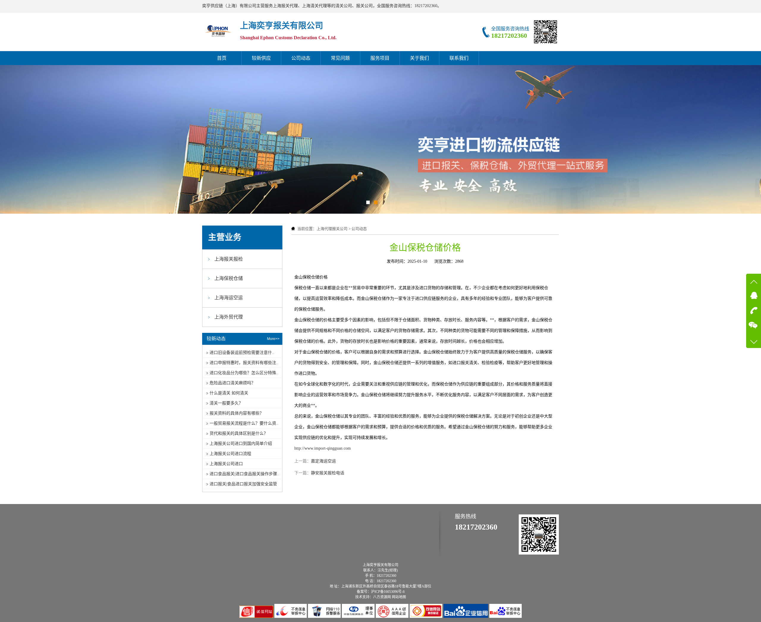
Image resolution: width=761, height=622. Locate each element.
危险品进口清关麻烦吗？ (232, 383)
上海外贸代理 (228, 316)
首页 (222, 58)
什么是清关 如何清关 (229, 393)
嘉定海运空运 (323, 461)
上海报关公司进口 (226, 464)
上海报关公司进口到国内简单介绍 (241, 443)
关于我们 (419, 58)
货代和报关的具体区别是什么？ (239, 433)
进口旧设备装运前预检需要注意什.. (242, 352)
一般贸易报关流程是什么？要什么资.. (244, 423)
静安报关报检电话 (327, 473)
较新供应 (261, 58)
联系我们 (458, 58)
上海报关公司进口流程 (230, 453)
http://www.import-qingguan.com (322, 448)
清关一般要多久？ (226, 403)
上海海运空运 (228, 297)
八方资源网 (382, 597)
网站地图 (399, 597)
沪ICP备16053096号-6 (388, 592)
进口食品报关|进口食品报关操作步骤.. (244, 474)
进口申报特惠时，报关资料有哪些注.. (244, 362)
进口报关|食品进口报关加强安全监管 (243, 484)
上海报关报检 (228, 259)
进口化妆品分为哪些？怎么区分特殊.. (244, 373)
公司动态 (300, 58)
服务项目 (379, 58)
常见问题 (340, 58)
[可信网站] (427, 616)
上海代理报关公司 (332, 228)
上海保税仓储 (228, 278)
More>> (273, 339)
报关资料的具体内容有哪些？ (237, 413)
